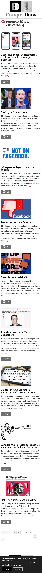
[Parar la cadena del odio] (21, 263)
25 (8, 301)
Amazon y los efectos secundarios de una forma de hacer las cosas (20, 446)
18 (8, 414)
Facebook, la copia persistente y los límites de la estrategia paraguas (19, 57)
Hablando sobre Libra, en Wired (19, 499)
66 (8, 359)
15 (8, 522)
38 (8, 192)
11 (8, 137)
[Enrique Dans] (21, 6)
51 (8, 247)
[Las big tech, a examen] (21, 98)
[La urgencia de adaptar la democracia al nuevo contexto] (21, 376)
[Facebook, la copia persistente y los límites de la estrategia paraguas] (21, 41)
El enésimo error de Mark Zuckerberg (15, 333)
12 (35, 535)
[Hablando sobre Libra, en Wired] (21, 486)
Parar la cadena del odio (14, 277)
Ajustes (17, 569)
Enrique (21, 14)
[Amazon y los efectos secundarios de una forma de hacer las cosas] (21, 431)
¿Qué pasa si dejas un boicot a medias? (17, 168)
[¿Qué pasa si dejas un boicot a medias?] (21, 153)
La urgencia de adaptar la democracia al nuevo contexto (18, 391)
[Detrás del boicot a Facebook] (21, 209)
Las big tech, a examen (14, 112)
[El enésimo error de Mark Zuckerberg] (21, 318)
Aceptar (7, 569)
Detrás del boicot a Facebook (17, 222)
